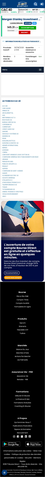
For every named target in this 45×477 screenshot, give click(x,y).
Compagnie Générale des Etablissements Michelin (20, 157)
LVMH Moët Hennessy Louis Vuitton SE (15, 155)
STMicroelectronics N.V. (11, 182)
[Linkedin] (26, 436)
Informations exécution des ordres (17, 451)
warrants (22, 326)
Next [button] (44, 11)
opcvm (23, 323)
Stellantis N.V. (7, 180)
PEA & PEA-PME (22, 296)
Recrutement (22, 433)
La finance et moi (22, 399)
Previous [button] (19, 11)
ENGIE (4, 138)
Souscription (27, 28)
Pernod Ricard (7, 162)
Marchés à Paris (22, 353)
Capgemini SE (7, 125)
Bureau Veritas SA (9, 122)
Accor (5, 106)
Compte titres (22, 300)
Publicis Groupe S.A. (9, 164)
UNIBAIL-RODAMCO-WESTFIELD (12, 192)
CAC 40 (6, 10)
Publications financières (22, 426)
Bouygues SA (7, 120)
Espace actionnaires (22, 429)
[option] (25, 10)
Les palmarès (22, 360)
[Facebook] (18, 436)
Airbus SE (5, 111)
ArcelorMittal (7, 113)
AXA (3, 115)
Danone (5, 131)
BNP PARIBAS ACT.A (8, 118)
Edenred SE (6, 136)
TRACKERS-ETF (22, 330)
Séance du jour (22, 349)
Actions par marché (22, 356)
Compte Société (22, 303)
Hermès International (10, 145)
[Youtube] (30, 436)
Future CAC (23, 9)
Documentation (11, 273)
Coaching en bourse (23, 406)
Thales (4, 187)
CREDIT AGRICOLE (8, 129)
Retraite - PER (22, 379)
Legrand (5, 150)
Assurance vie (22, 376)
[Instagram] (14, 436)
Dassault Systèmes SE (10, 134)
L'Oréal (4, 152)
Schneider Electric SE (10, 175)
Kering (4, 148)
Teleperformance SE (9, 185)
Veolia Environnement (10, 194)
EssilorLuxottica (8, 141)
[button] (35, 4)
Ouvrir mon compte (13, 278)
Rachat (24, 32)
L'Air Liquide (6, 108)
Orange (5, 159)
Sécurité (28, 458)
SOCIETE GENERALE (8, 178)
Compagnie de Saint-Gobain (12, 171)
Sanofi (4, 173)
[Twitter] (22, 436)
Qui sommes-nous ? (22, 422)
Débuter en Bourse (22, 396)
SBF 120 (35, 9)
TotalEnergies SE (8, 189)
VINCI (4, 196)
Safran (5, 168)
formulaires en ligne (22, 307)
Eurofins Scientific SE (10, 143)
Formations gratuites (22, 403)
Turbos (22, 333)
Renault (5, 166)
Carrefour (6, 127)
